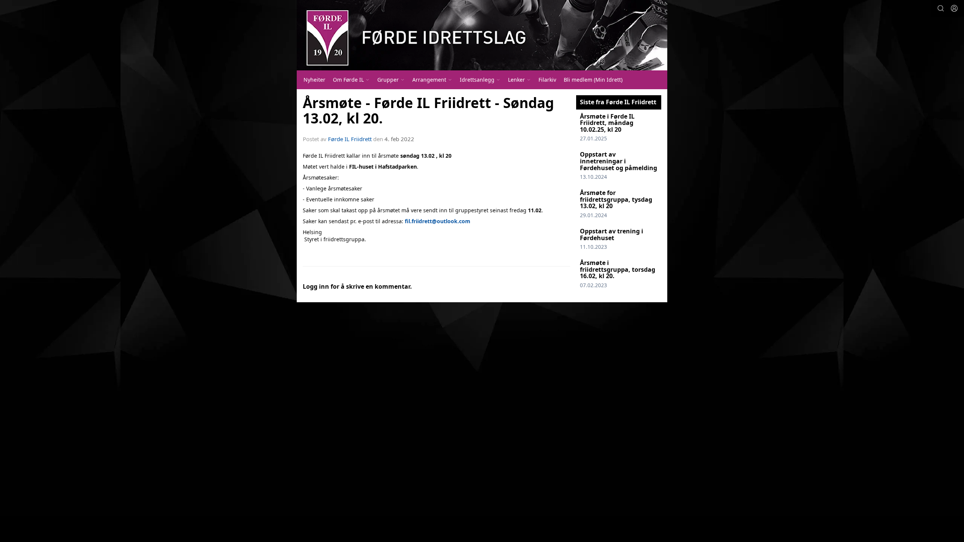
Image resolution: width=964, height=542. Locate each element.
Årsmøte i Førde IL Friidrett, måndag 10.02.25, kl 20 (607, 123)
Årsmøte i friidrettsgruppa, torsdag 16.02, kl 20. (617, 269)
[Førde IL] (482, 35)
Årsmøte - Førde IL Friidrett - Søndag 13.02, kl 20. (428, 110)
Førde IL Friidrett (350, 139)
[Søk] (940, 8)
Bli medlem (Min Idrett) (593, 79)
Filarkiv (547, 79)
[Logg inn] (954, 8)
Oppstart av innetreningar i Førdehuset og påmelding (618, 161)
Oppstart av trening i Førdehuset (611, 234)
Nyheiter (314, 79)
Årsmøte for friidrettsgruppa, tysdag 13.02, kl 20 (616, 199)
